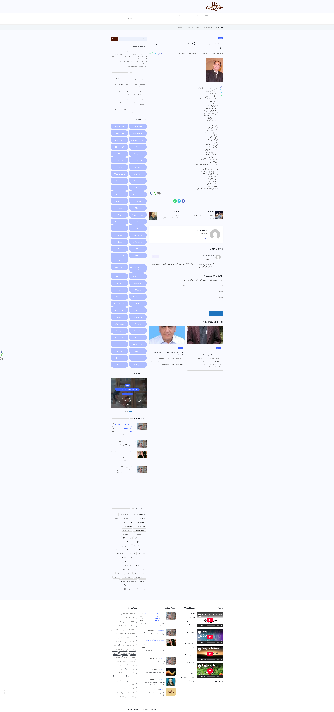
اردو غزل (127, 538)
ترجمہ (119, 549)
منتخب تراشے (119, 337)
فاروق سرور (140, 577)
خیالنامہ (141, 557)
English (119, 126)
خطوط (119, 235)
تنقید (206, 15)
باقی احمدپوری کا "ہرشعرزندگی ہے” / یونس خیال (131, 51)
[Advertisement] (129, 491)
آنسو (138, 147)
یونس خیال (128, 589)
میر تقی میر (119, 344)
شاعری (221, 21)
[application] (210, 619)
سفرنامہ (119, 276)
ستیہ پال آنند (127, 557)
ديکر (119, 242)
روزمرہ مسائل (138, 276)
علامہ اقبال (119, 297)
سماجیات (119, 283)
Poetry (119, 133)
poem (126, 518)
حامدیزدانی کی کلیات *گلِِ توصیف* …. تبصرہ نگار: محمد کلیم (156, 693)
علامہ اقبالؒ (140, 573)
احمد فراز (138, 153)
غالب (138, 303)
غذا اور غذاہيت (119, 303)
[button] (131, 411)
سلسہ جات (164, 15)
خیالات (132, 553)
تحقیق (138, 201)
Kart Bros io (119, 79)
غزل (138, 310)
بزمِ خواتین (119, 181)
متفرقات (119, 330)
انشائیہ (119, 167)
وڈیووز (138, 364)
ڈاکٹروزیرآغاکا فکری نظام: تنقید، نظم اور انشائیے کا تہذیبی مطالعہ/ (125, 460)
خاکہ (119, 228)
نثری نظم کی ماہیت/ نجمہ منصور (137, 66)
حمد (138, 228)
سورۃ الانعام (140, 565)
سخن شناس (141, 561)
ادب (214, 15)
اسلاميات (138, 160)
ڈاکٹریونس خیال (139, 585)
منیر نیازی (138, 344)
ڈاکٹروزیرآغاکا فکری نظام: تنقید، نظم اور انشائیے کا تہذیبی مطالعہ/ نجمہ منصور (129, 57)
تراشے (138, 208)
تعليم (119, 208)
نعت (138, 358)
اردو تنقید (127, 534)
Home (221, 27)
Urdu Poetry (141, 526)
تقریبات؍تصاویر (138, 215)
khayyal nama (124, 514)
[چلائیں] (221, 625)
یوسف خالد (141, 589)
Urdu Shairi (128, 526)
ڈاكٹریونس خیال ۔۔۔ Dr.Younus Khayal (119, 258)
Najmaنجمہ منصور (139, 518)
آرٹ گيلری (119, 140)
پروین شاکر (138, 194)
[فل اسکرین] (199, 625)
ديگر (138, 248)
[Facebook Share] (150, 193)
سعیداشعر (129, 561)
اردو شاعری (140, 538)
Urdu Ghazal (141, 522)
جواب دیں (155, 256)
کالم (138, 324)
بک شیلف (138, 187)
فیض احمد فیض (138, 317)
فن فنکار (119, 310)
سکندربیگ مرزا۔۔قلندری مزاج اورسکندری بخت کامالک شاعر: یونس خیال (129, 62)
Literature (137, 133)
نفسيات (119, 358)
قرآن (221, 15)
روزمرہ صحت (119, 267)
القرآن (142, 549)
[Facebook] (206, 238)
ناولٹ (138, 351)
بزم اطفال (138, 181)
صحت (120, 290)
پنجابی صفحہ (176, 15)
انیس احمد (130, 549)
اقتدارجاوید (125, 546)
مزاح (197, 15)
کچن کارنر (119, 324)
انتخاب (138, 167)
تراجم (215, 27)
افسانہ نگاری (139, 546)
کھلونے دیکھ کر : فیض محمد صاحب (135, 79)
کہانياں (138, 330)
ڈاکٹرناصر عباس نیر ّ (128, 581)
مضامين (138, 337)
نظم (119, 351)
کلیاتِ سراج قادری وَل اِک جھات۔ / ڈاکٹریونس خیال (131, 54)
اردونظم (141, 542)
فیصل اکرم (128, 577)
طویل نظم (126, 569)
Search (114, 39)
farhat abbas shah (139, 514)
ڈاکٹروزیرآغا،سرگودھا (137, 268)
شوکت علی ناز (140, 569)
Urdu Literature (127, 522)
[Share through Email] (159, 193)
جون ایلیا (138, 221)
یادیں (119, 364)
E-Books (138, 126)
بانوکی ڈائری (119, 174)
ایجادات (138, 174)
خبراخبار (138, 235)
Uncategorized (138, 140)
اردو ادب (127, 530)
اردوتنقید (140, 534)
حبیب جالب (119, 221)
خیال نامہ (138, 242)
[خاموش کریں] (202, 625)
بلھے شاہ (119, 187)
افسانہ (188, 15)
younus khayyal (215, 358)
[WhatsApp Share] (154, 193)
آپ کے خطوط (119, 147)
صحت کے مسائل (138, 297)
